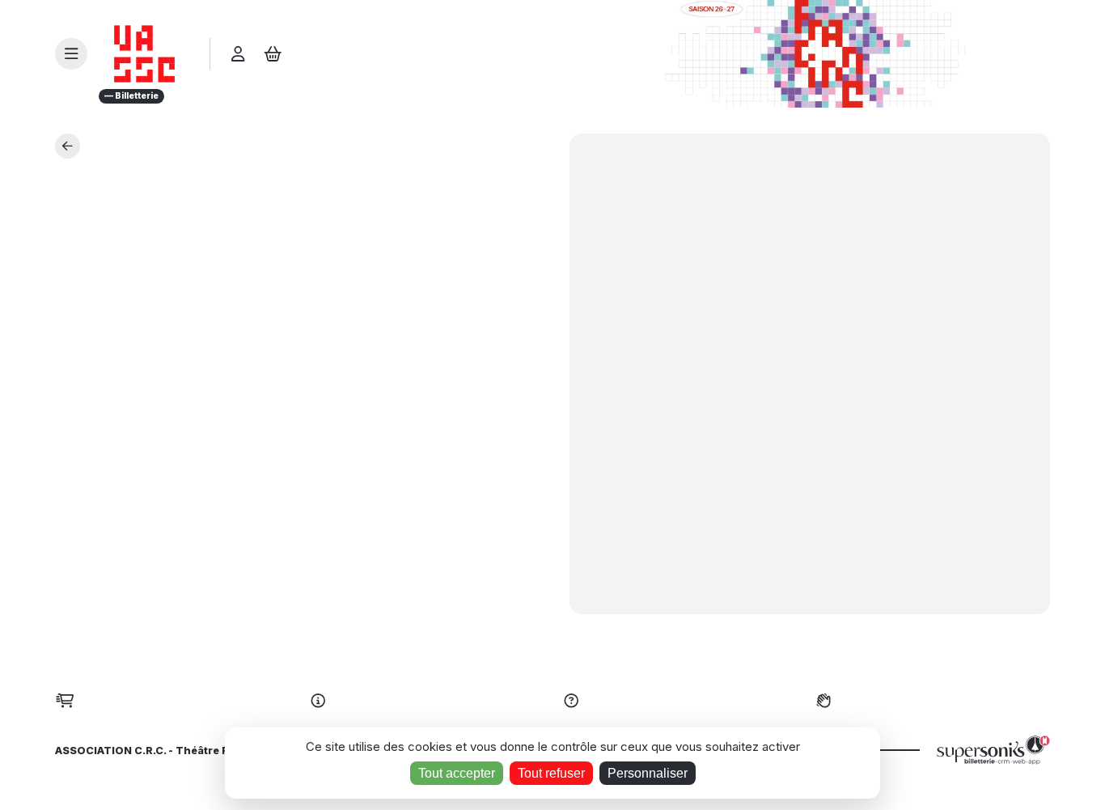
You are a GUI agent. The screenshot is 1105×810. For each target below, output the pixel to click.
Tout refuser (551, 773)
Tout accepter (456, 773)
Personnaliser (648, 773)
